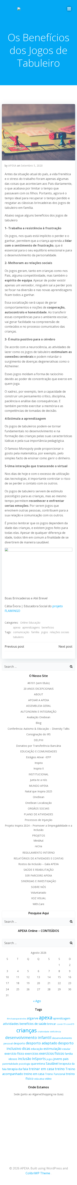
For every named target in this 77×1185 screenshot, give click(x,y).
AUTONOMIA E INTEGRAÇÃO (38, 711)
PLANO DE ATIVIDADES (38, 814)
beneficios (48, 627)
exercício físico (14, 1053)
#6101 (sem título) (38, 683)
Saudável (52, 1063)
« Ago (37, 1001)
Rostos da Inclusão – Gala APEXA (38, 864)
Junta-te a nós (38, 780)
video (48, 1078)
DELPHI (38, 740)
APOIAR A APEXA (38, 700)
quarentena (38, 1063)
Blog (38, 723)
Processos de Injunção (38, 820)
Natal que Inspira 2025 (38, 791)
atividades (11, 1023)
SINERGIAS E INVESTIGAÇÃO (38, 881)
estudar (66, 1049)
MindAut (38, 840)
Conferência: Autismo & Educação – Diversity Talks (39, 728)
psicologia (24, 1063)
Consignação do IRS (38, 734)
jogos (44, 632)
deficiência (55, 1031)
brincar (51, 1024)
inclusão (24, 1058)
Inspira (39, 763)
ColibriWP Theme (38, 1173)
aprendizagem (61, 1018)
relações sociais (59, 632)
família (35, 632)
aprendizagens (31, 627)
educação (37, 1049)
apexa (16, 627)
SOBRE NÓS (38, 887)
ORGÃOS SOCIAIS (38, 808)
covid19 (70, 1024)
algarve (32, 1018)
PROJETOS (38, 835)
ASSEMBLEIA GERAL (38, 706)
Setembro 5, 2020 (32, 165)
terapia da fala (17, 1069)
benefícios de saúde (33, 1024)
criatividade (43, 1031)
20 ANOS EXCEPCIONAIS (39, 688)
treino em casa (34, 1074)
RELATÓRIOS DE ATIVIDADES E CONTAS (39, 858)
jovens (57, 1059)
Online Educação (30, 622)
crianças (26, 1030)
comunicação (21, 632)
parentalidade (10, 1063)
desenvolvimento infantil (28, 1037)
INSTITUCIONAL (39, 774)
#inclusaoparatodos (16, 1018)
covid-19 (61, 1024)
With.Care (38, 904)
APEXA (12, 165)
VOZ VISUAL (38, 898)
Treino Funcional (55, 1074)
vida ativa (39, 1078)
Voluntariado (38, 892)
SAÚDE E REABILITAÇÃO (39, 869)
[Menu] (69, 9)
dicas (26, 1048)
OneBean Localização (38, 803)
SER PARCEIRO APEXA (38, 875)
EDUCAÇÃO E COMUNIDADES (38, 751)
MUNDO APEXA (38, 785)
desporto (19, 1043)
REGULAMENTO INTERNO (38, 852)
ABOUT (38, 694)
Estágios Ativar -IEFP (38, 757)
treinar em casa (41, 1069)
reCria (38, 846)
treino (60, 1068)
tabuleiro (18, 637)
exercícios (31, 1053)
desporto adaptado (41, 1043)
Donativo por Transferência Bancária (38, 746)
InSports (39, 1058)
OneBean (38, 797)
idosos (12, 1059)
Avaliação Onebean (38, 717)
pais (66, 1059)
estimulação (52, 1048)
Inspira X (38, 768)
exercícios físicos (51, 1053)
